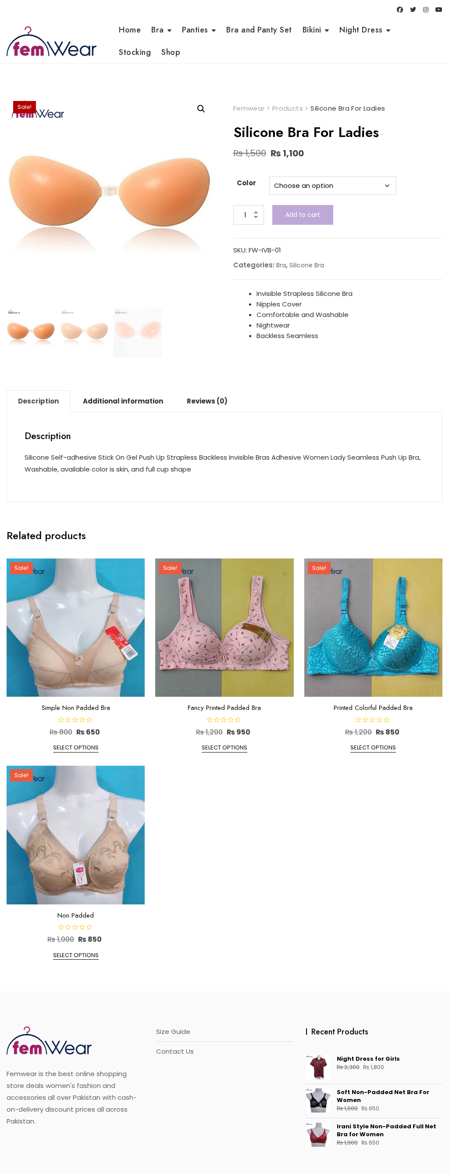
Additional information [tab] (123, 401)
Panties (195, 30)
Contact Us (175, 1051)
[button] (201, 109)
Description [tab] (38, 401)
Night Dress (361, 30)
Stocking (135, 52)
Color (246, 182)
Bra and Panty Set (259, 30)
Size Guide (173, 1031)
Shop (170, 52)
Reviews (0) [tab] (207, 401)
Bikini (312, 30)
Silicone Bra (306, 265)
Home (130, 30)
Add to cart (302, 214)
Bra (157, 30)
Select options (76, 747)
